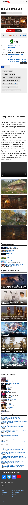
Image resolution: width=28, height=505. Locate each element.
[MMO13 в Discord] (14, 477)
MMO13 (3, 490)
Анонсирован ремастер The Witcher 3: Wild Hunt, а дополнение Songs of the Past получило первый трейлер (13, 426)
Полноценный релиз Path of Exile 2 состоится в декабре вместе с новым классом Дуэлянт (14, 438)
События (8, 12)
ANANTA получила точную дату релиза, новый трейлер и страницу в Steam (14, 442)
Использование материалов (18, 490)
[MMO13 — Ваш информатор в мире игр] (6, 2)
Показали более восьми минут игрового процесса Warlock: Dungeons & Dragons (12, 446)
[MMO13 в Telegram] (9, 477)
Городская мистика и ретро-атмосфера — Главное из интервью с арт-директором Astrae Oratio (13, 302)
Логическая (17, 45)
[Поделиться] (14, 42)
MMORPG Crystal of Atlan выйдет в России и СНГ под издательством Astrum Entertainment (13, 334)
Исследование (11, 59)
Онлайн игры (4, 492)
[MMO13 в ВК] (4, 477)
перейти (15, 83)
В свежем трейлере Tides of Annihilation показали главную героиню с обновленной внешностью (12, 466)
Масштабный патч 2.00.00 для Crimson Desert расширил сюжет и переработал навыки (11, 418)
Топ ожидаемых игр (6, 496)
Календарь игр (5, 498)
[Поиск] (21, 2)
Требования (14, 12)
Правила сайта (15, 492)
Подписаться (10, 30)
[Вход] (26, 2)
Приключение (15, 57)
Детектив (16, 56)
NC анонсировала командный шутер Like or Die (12, 449)
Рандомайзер (5, 500)
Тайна (17, 63)
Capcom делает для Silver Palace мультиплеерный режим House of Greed (13, 453)
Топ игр (3, 494)
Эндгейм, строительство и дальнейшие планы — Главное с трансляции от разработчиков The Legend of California (12, 350)
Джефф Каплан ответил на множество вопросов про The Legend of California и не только (13, 318)
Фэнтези (14, 63)
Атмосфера (11, 56)
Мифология (19, 61)
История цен (23, 35)
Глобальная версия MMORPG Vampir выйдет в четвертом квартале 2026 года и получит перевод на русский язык (13, 457)
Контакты (14, 494)
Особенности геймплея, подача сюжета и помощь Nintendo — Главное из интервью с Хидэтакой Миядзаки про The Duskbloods (14, 286)
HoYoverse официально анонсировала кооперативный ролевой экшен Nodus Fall (14, 422)
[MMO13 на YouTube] (19, 477)
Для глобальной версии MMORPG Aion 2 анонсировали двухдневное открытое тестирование (14, 434)
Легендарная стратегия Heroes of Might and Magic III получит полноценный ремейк (13, 431)
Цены (20, 12)
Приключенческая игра (14, 54)
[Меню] (1, 1)
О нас (13, 496)
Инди (21, 54)
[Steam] (17, 42)
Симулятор (11, 45)
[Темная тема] (24, 2)
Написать (18, 30)
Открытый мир (19, 59)
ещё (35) (23, 63)
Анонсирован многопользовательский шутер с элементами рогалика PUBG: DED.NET (12, 462)
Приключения (11, 47)
